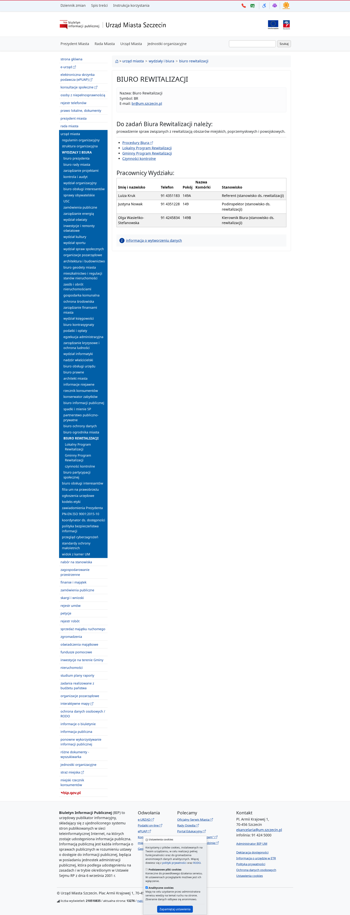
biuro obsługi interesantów (84, 189)
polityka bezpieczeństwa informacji (80, 528)
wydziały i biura (77, 152)
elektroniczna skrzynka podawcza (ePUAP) (78, 77)
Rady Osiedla (186, 825)
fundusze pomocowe (76, 652)
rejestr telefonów (73, 102)
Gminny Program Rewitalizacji (78, 457)
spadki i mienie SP (77, 409)
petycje (66, 613)
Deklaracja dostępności (252, 852)
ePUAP (143, 831)
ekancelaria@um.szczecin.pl (259, 829)
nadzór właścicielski (78, 360)
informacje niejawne (78, 384)
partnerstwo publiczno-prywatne (81, 417)
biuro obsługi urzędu (79, 366)
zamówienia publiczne (80, 207)
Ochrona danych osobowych (256, 870)
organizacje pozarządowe (82, 255)
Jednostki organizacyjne (167, 43)
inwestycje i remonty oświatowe (79, 227)
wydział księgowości (78, 318)
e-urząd (67, 67)
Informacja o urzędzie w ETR (256, 858)
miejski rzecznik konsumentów (72, 782)
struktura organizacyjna (80, 146)
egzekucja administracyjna (83, 337)
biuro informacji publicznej (83, 403)
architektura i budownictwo (84, 261)
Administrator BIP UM (251, 844)
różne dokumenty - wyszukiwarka (75, 754)
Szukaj (284, 44)
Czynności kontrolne (139, 158)
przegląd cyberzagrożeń (80, 537)
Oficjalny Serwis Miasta (193, 819)
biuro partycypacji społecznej (77, 474)
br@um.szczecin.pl (147, 103)
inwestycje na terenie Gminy (82, 660)
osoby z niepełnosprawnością (83, 95)
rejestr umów (71, 605)
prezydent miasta (74, 118)
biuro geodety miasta (79, 267)
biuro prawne (73, 372)
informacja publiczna (76, 731)
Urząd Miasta (131, 43)
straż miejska (71, 772)
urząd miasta (70, 134)
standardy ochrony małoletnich (76, 545)
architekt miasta (75, 378)
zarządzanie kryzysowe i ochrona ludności (81, 345)
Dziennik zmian (73, 5)
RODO (197, 862)
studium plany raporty (77, 675)
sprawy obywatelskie (79, 195)
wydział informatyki (78, 354)
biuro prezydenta (76, 158)
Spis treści (99, 5)
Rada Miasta (105, 43)
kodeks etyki (71, 501)
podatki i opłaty (75, 330)
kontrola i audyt (75, 177)
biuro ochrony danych (80, 426)
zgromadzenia (71, 636)
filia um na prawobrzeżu (80, 489)
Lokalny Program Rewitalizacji (78, 446)
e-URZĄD (144, 819)
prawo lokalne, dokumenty (81, 110)
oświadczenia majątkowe (79, 644)
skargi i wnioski (72, 598)
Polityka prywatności (250, 864)
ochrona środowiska (78, 301)
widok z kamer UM (76, 554)
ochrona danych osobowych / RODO (83, 713)
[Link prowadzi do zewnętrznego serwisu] (286, 24)
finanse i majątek (73, 582)
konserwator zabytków (80, 396)
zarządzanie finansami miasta (80, 309)
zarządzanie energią (78, 213)
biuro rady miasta (76, 164)
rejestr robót (70, 621)
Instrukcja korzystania (131, 5)
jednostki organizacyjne (78, 764)
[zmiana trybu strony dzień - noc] (286, 5)
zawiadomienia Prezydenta (82, 508)
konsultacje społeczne (77, 87)
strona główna (71, 59)
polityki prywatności (174, 862)
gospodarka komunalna (81, 295)
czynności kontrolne (80, 466)
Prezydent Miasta (75, 43)
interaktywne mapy (75, 703)
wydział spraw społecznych (83, 249)
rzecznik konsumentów (80, 390)
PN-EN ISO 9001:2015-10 (80, 514)
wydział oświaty (75, 219)
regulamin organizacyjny (81, 140)
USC (66, 201)
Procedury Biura (136, 142)
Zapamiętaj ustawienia (175, 909)
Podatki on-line (148, 825)
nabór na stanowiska (76, 562)
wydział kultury (74, 236)
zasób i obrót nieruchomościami (77, 286)
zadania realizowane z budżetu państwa (77, 685)
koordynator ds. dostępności (83, 520)
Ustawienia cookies (249, 876)
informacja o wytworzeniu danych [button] (154, 240)
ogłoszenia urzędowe (78, 495)
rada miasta (69, 126)
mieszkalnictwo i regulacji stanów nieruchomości (82, 275)
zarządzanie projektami (81, 170)
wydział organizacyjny (80, 183)
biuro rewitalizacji (81, 438)
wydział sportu (74, 243)
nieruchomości (72, 667)
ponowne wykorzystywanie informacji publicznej (81, 741)
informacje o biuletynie (78, 724)
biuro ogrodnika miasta (81, 432)
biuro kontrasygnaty (78, 324)
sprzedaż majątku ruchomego (83, 629)
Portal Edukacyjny (190, 831)
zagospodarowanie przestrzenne (75, 572)
